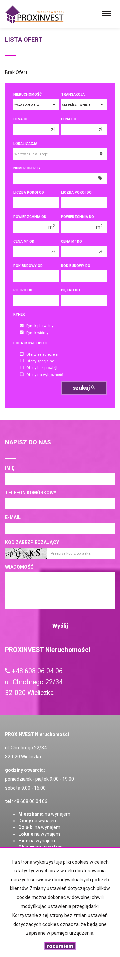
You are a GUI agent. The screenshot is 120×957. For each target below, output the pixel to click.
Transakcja (73, 94)
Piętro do (70, 290)
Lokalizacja (25, 143)
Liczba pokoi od (28, 192)
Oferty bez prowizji (41, 368)
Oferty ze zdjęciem (42, 354)
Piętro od (22, 290)
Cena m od (23, 241)
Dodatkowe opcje (30, 343)
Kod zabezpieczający (32, 542)
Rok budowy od (28, 266)
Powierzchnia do (77, 217)
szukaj (82, 387)
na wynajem (44, 814)
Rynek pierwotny (39, 326)
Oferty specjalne (40, 361)
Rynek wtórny (37, 333)
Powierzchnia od (29, 217)
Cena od (21, 119)
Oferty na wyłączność (44, 375)
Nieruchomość (27, 94)
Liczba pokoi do (76, 192)
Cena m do (71, 241)
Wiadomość (19, 567)
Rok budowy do (75, 266)
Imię (9, 468)
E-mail (13, 517)
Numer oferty (27, 168)
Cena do (68, 119)
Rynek (19, 314)
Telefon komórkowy (30, 492)
